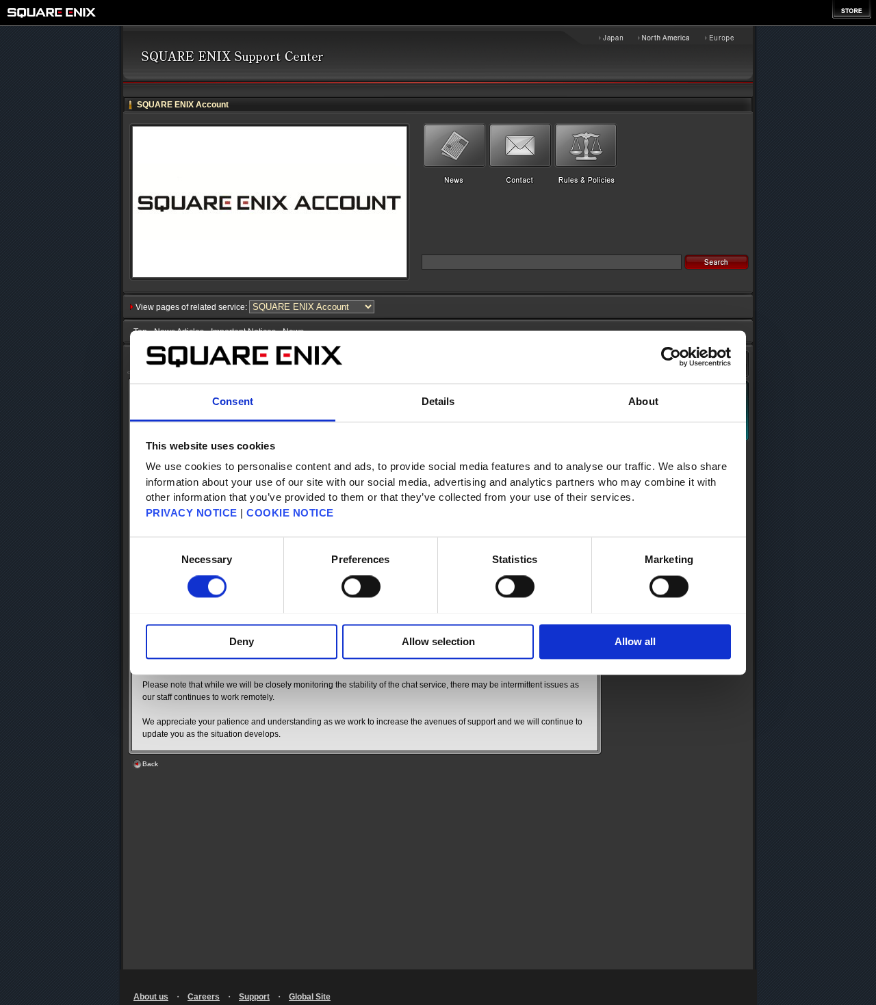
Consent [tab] (232, 401)
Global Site (310, 997)
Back (150, 764)
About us (150, 997)
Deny (241, 641)
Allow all (635, 641)
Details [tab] (438, 401)
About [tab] (643, 401)
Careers (204, 997)
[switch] (361, 586)
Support (254, 997)
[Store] (851, 9)
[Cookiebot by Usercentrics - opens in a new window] (671, 356)
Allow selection (438, 641)
